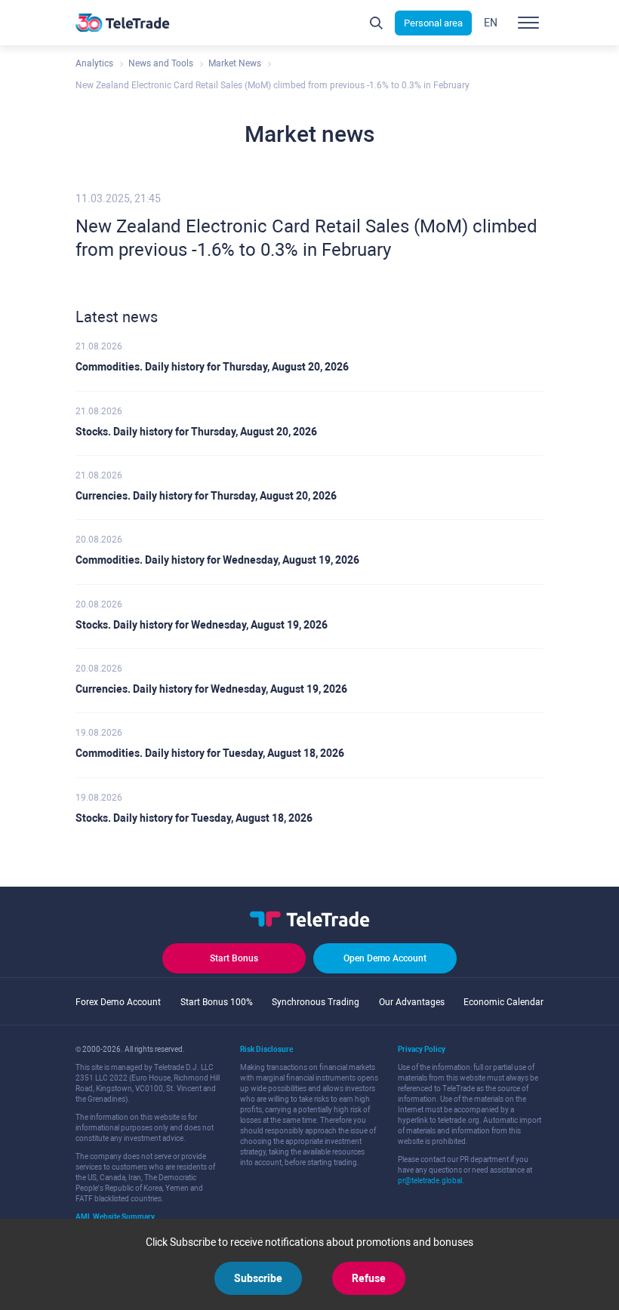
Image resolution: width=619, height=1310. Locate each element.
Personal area (433, 23)
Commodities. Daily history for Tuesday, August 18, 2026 (209, 753)
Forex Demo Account (118, 1002)
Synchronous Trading (315, 1002)
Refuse (369, 1278)
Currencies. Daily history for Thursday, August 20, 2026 (206, 496)
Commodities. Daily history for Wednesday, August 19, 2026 (217, 560)
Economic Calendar (503, 1002)
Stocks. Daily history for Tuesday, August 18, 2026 (194, 818)
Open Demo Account (385, 958)
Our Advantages (412, 1002)
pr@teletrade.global (430, 1180)
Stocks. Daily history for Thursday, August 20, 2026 (196, 432)
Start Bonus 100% (216, 1002)
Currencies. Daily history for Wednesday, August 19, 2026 (211, 689)
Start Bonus (234, 958)
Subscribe (258, 1278)
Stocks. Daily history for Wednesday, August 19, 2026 (201, 625)
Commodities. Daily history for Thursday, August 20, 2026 (212, 367)
